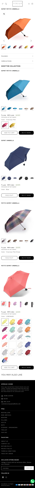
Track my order (7, 453)
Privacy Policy (6, 448)
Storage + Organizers (9, 427)
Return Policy (6, 446)
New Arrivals (6, 415)
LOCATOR (10, 395)
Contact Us (5, 443)
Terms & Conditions (8, 451)
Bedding (4, 417)
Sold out (9, 195)
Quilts (3, 422)
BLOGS (6, 398)
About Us (4, 441)
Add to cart (9, 133)
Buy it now (26, 133)
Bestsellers (5, 412)
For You (4, 432)
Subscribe (29, 468)
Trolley (4, 430)
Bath (3, 425)
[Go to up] (32, 485)
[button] (3, 4)
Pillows (4, 420)
